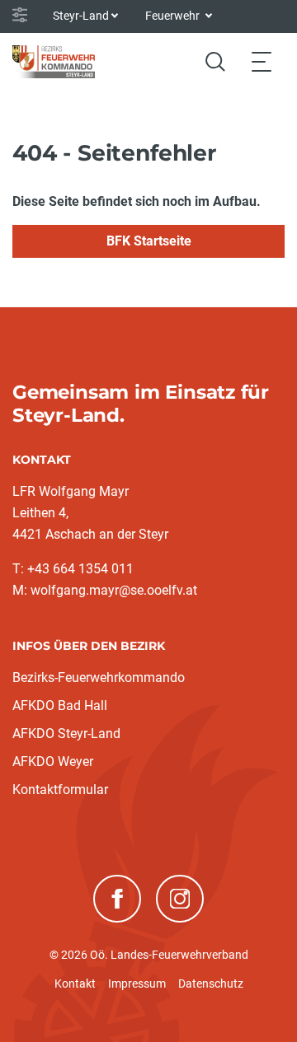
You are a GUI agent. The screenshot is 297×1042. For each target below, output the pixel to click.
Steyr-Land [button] (81, 15)
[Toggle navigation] (261, 61)
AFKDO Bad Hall (59, 705)
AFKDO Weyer (52, 761)
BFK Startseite (148, 241)
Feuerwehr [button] (173, 15)
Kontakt (75, 983)
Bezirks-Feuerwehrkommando (98, 677)
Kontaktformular (60, 789)
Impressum (137, 983)
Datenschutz (210, 983)
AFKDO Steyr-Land (66, 733)
